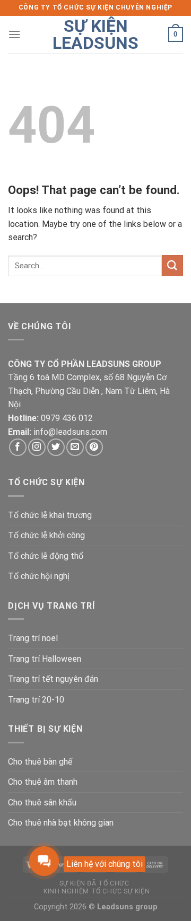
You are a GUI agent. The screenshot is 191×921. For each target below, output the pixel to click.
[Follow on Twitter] (56, 447)
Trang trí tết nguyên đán (53, 679)
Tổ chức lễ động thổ (45, 556)
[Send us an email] (75, 447)
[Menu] (14, 34)
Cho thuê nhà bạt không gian (61, 823)
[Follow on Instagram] (37, 447)
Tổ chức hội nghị (39, 576)
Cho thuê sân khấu (42, 802)
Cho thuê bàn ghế (40, 762)
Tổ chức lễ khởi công (46, 535)
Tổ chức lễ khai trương (50, 515)
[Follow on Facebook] (18, 447)
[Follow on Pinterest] (94, 447)
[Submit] (172, 265)
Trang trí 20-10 (36, 700)
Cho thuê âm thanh (42, 782)
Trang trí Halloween (44, 659)
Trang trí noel (33, 638)
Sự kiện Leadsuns (95, 34)
